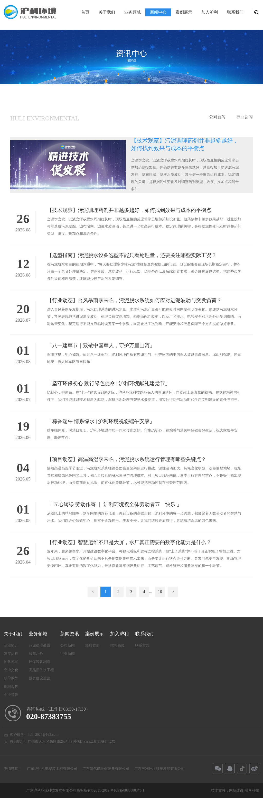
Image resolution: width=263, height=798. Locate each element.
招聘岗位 (117, 645)
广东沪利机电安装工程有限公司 (52, 769)
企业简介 (11, 645)
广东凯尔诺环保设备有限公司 (105, 769)
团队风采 (11, 662)
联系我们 (235, 12)
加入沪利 (209, 12)
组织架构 (11, 686)
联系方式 (142, 645)
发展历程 (11, 654)
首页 (85, 12)
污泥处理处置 (39, 645)
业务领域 (132, 12)
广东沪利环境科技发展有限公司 (159, 769)
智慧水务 (36, 654)
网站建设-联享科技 (244, 790)
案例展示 (184, 12)
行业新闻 (244, 117)
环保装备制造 (39, 662)
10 (160, 591)
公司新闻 (217, 117)
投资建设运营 (39, 678)
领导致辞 (11, 678)
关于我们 (107, 12)
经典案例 (92, 645)
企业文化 (11, 670)
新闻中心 (158, 12)
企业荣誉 (11, 695)
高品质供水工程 (41, 670)
